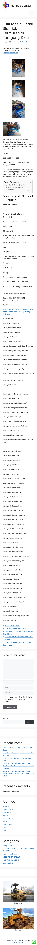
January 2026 (8, 809)
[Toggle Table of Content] (29, 182)
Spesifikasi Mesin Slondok (15, 187)
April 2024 (6, 815)
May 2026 (6, 806)
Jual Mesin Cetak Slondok (14, 628)
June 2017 (6, 830)
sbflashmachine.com (11, 53)
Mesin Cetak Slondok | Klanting (15, 185)
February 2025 (8, 812)
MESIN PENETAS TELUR (11, 857)
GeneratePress (18, 942)
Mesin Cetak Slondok (12, 626)
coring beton (7, 846)
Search (5, 718)
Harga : (12, 189)
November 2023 (8, 818)
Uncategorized (8, 863)
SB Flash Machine (21, 6)
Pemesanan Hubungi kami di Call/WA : (21, 191)
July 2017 (6, 827)
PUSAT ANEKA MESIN (11, 860)
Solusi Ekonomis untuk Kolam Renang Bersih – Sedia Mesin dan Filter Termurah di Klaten (18, 773)
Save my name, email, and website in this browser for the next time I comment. (18, 699)
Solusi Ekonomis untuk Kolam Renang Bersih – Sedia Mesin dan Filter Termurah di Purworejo (18, 766)
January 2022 (8, 824)
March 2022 (7, 821)
